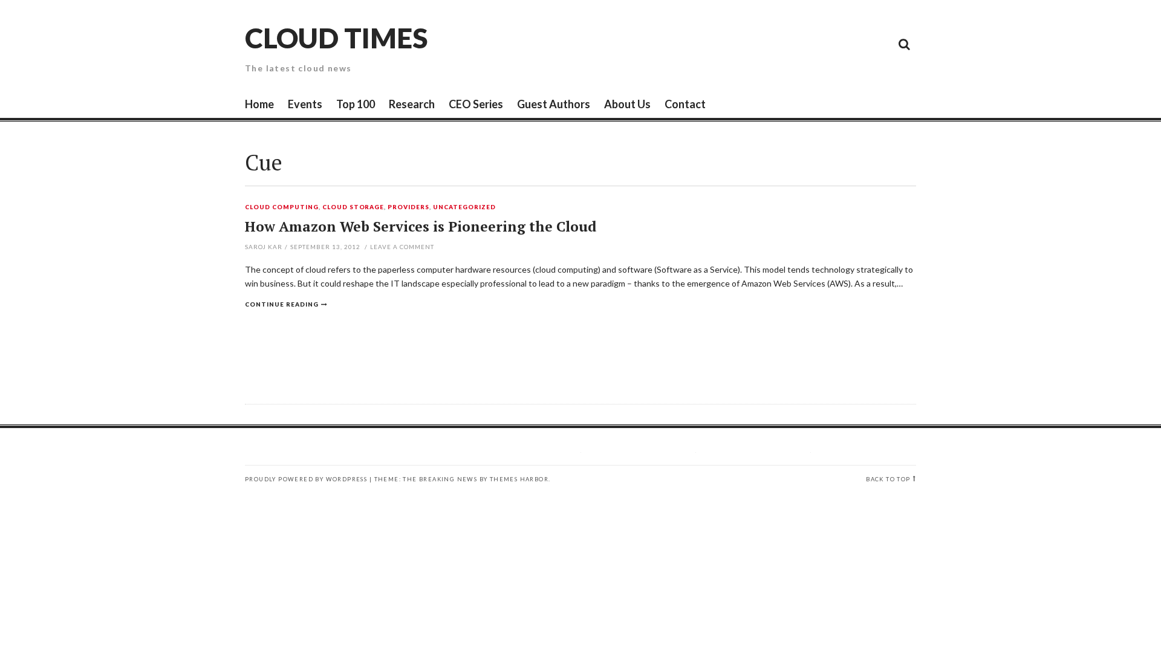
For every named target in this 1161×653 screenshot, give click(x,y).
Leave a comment (402, 246)
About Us (627, 104)
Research (412, 104)
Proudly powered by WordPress (306, 479)
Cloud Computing (282, 207)
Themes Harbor (519, 479)
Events (305, 104)
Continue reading (282, 304)
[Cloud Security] (849, 43)
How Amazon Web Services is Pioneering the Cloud (420, 226)
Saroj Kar (263, 246)
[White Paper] (877, 43)
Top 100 (355, 104)
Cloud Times (336, 37)
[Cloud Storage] (768, 43)
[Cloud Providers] (822, 43)
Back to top (888, 479)
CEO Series (476, 104)
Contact (685, 104)
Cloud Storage (353, 207)
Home (259, 104)
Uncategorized (464, 207)
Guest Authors (553, 104)
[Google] (795, 43)
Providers (408, 207)
